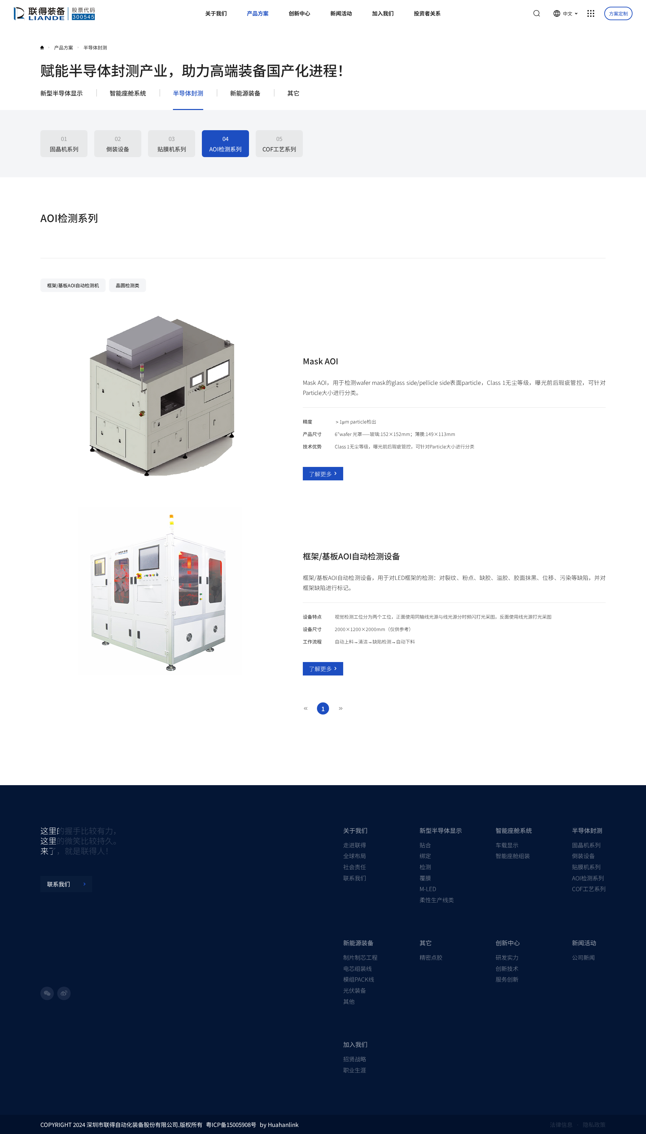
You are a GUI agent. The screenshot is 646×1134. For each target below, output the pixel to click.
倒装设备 (583, 855)
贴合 (425, 845)
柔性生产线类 (437, 899)
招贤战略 (354, 1059)
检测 (425, 867)
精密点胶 (431, 957)
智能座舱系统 (128, 93)
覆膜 (425, 878)
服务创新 (507, 979)
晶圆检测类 (127, 285)
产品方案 (63, 47)
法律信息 (561, 1124)
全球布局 (354, 855)
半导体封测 (188, 93)
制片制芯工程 (360, 957)
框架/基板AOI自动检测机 (73, 285)
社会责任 (354, 867)
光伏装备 (354, 990)
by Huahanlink (279, 1124)
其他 (349, 1001)
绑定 (425, 855)
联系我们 (354, 878)
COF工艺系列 (589, 888)
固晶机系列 (586, 845)
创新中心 (508, 942)
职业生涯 (354, 1070)
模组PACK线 (358, 979)
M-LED (428, 888)
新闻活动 (584, 942)
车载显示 (507, 845)
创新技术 (507, 968)
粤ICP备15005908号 (231, 1124)
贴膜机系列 (586, 867)
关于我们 (355, 830)
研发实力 (507, 957)
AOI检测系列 (588, 878)
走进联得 (354, 845)
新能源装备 (245, 93)
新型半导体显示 (61, 93)
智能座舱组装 (513, 855)
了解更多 (320, 474)
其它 (293, 93)
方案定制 (618, 13)
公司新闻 (583, 957)
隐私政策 (594, 1124)
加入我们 (355, 1044)
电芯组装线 (357, 968)
